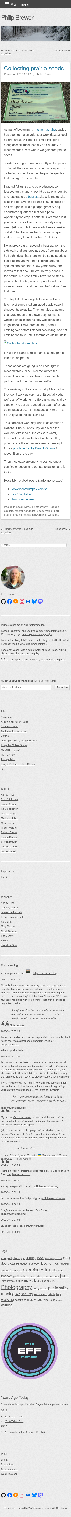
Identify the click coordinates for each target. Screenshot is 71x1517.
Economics (50, 1263)
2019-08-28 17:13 (14, 1416)
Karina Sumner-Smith (12, 917)
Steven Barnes (9, 837)
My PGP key (8, 754)
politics (44, 1288)
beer (40, 1257)
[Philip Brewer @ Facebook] (9, 601)
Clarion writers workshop (14, 731)
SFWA (4, 940)
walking (7, 1299)
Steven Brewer (9, 841)
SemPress (61, 1507)
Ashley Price (7, 794)
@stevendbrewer (22, 1117)
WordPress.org (9, 1474)
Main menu (19, 4)
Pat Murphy (7, 935)
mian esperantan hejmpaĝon (37, 634)
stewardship (39, 515)
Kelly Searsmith (9, 808)
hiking (39, 1276)
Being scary (62, 49)
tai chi (51, 1294)
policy (36, 1288)
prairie (8, 515)
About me (6, 717)
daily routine (56, 1258)
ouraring (51, 1280)
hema (33, 1276)
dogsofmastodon (30, 1263)
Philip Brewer (17, 17)
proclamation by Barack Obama (34, 448)
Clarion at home (9, 726)
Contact (5, 735)
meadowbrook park (47, 511)
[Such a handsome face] (21, 343)
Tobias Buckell (8, 851)
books (48, 1258)
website (19, 1300)
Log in (4, 1459)
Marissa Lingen (9, 813)
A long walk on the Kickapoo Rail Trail (25, 1432)
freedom (6, 1275)
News (27, 507)
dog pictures (10, 1263)
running (8, 1293)
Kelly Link (6, 921)
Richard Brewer (9, 832)
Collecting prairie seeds (34, 68)
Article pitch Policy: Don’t (14, 721)
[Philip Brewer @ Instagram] (22, 601)
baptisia (33, 196)
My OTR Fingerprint (11, 750)
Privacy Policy (8, 759)
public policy (58, 1287)
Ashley (31, 1257)
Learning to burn (23, 494)
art (24, 1258)
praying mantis (22, 515)
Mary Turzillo (8, 823)
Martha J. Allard (9, 818)
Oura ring (41, 1280)
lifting (3, 1280)
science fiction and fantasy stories (26, 624)
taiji (58, 1294)
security (27, 1294)
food (60, 1270)
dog (66, 1257)
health (26, 1276)
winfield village (33, 1299)
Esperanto (16, 1270)
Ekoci (4, 877)
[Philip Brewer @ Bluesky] (34, 601)
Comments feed (9, 1469)
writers (59, 1300)
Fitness (49, 1269)
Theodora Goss (9, 846)
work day (53, 515)
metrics (11, 1280)
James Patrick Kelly (11, 912)
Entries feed (7, 1464)
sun (36, 1294)
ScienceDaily (17, 1025)
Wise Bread (49, 1299)
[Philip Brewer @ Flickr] (28, 601)
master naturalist (45, 129)
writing (7, 1305)
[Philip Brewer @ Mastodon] (40, 601)
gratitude (18, 1276)
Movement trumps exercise (30, 489)
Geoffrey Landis (9, 907)
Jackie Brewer (8, 804)
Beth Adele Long (10, 799)
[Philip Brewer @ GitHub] (3, 601)
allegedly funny (11, 1258)
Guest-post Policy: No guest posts (19, 740)
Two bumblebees (23, 499)
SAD (17, 1294)
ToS (3, 768)
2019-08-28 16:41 (14, 1421)
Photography (40, 507)
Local (19, 507)
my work (30, 1280)
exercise (31, 1269)
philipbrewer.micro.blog (44, 973)
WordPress (34, 1507)
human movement (51, 1276)
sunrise (43, 1294)
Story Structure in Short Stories (18, 764)
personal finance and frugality (23, 653)
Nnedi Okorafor (9, 827)
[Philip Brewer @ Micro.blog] (15, 601)
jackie (64, 1275)
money (19, 1280)
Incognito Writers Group (14, 745)
